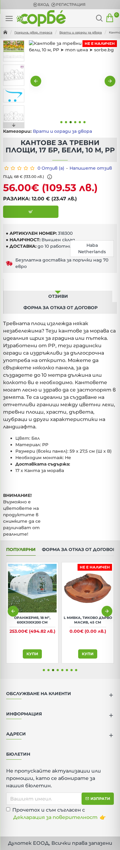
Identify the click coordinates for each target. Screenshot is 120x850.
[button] (35, 81)
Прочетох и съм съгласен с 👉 (59, 813)
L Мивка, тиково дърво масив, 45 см (88, 620)
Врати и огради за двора (80, 32)
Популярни (21, 549)
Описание (57, 284)
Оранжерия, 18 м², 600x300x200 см (32, 620)
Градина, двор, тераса (33, 32)
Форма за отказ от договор (60, 307)
